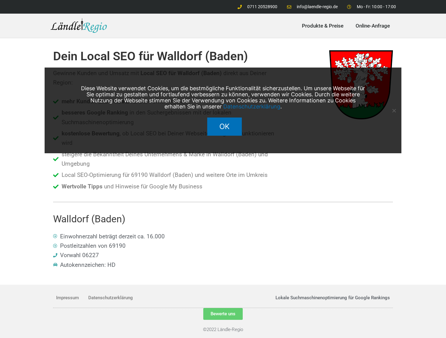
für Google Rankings (369, 297)
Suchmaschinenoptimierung (318, 297)
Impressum (67, 297)
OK (224, 126)
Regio (237, 329)
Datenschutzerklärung (110, 297)
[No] (394, 111)
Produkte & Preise (322, 26)
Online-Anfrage (373, 26)
